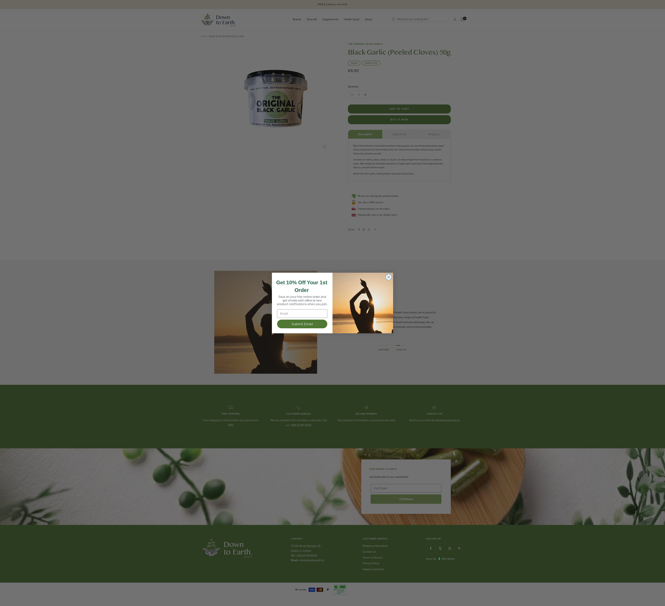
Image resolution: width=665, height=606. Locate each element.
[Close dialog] (389, 277)
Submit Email (302, 324)
